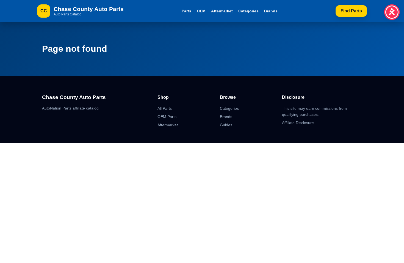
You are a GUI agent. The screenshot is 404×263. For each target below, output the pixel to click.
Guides (226, 125)
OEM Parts (166, 116)
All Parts (164, 108)
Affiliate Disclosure (298, 122)
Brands (271, 11)
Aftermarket (222, 11)
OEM (201, 11)
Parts (186, 11)
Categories (248, 11)
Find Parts (351, 11)
